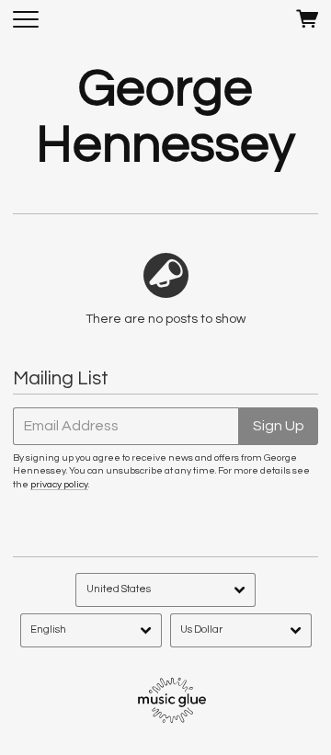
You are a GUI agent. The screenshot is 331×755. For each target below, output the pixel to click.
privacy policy (59, 484)
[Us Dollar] (241, 630)
